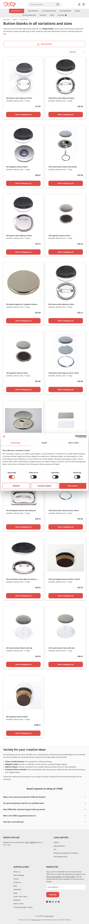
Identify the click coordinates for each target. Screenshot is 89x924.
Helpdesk (16, 900)
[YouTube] (50, 902)
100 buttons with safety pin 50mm (61, 98)
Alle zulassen (73, 486)
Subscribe (52, 895)
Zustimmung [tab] (15, 443)
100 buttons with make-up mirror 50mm (63, 510)
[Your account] (79, 4)
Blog (15, 886)
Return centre (18, 904)
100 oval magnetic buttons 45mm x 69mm (64, 579)
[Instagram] (53, 902)
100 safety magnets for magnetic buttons (21, 304)
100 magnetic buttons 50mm (17, 167)
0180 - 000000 (30, 842)
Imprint (56, 842)
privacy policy (70, 877)
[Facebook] (47, 902)
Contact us (17, 882)
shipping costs (36, 920)
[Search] (58, 4)
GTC (55, 849)
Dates (15, 893)
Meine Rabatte (18, 875)
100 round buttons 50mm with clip (19, 648)
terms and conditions (54, 877)
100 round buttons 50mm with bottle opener (62, 167)
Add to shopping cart (23, 114)
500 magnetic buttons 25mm (17, 717)
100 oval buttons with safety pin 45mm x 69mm (21, 579)
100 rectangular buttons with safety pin (21, 510)
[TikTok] (56, 902)
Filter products (46, 44)
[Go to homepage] (10, 4)
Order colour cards (20, 896)
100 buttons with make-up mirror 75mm (63, 373)
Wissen (16, 879)
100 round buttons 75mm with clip (61, 648)
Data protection (59, 846)
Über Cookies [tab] (73, 443)
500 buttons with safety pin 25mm (61, 304)
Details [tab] (44, 443)
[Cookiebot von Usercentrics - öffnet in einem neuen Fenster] (77, 436)
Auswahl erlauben (44, 486)
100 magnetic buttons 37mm (59, 236)
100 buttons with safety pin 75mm (19, 236)
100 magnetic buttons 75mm (17, 373)
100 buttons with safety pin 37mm (19, 98)
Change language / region (23, 907)
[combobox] (40, 4)
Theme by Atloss (49, 916)
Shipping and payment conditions (66, 853)
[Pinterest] (59, 902)
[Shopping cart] (83, 4)
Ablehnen (16, 486)
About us (16, 872)
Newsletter (17, 889)
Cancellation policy (60, 857)
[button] (44, 797)
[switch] (33, 477)
